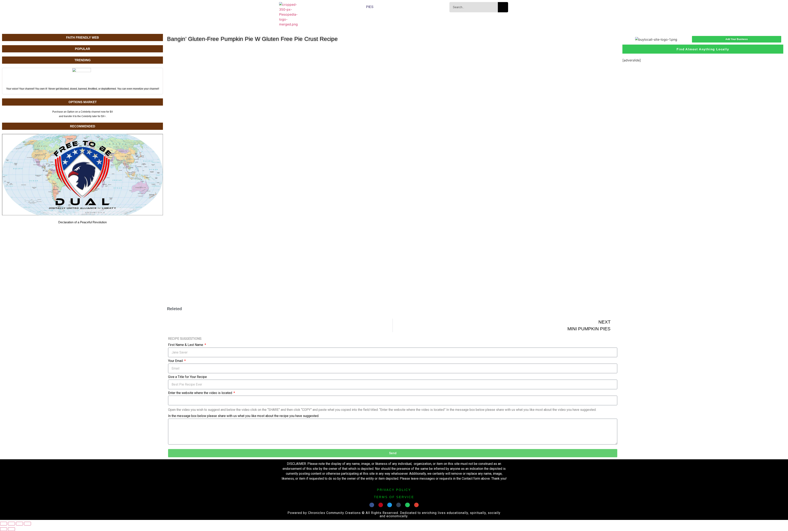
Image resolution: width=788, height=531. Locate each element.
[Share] (19, 523)
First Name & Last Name (186, 345)
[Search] (503, 7)
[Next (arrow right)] (11, 529)
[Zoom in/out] (3, 523)
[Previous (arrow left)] (3, 529)
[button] (371, 505)
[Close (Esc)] (27, 523)
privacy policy (394, 490)
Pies (369, 7)
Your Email (176, 361)
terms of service (394, 497)
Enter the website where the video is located (200, 393)
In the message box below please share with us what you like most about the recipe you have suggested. (243, 416)
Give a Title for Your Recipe (187, 377)
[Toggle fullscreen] (11, 523)
